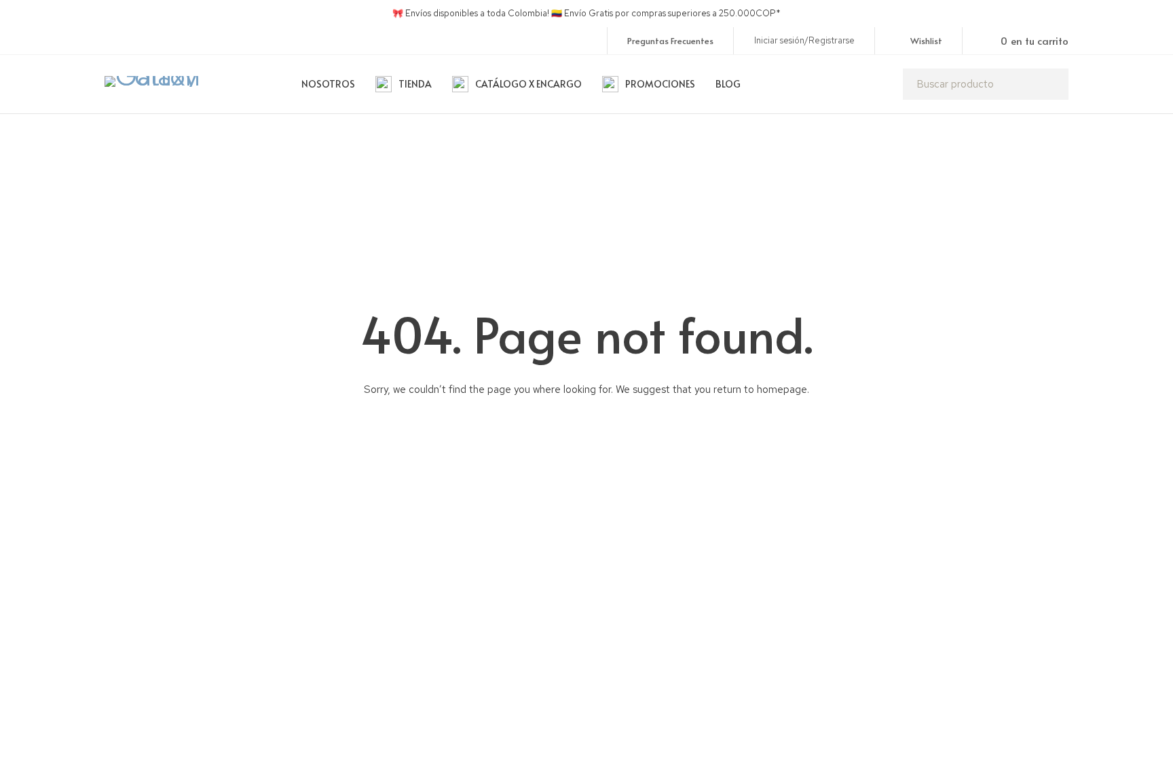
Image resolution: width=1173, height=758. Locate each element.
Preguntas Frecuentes (670, 41)
